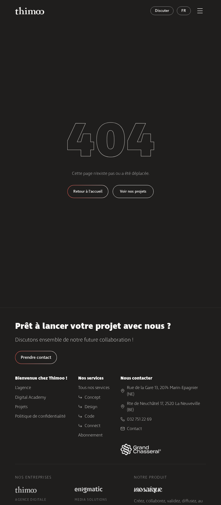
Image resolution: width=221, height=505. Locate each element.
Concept (93, 397)
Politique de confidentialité (40, 416)
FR (183, 10)
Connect (93, 425)
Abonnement (90, 435)
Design (91, 406)
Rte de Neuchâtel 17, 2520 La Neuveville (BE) (163, 406)
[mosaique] (148, 489)
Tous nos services (93, 387)
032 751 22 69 (139, 419)
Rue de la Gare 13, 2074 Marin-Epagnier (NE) (162, 390)
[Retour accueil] (29, 11)
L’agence (23, 387)
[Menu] (200, 11)
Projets (21, 406)
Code (89, 416)
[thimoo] (26, 489)
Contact (134, 428)
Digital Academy (30, 397)
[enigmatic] (89, 489)
